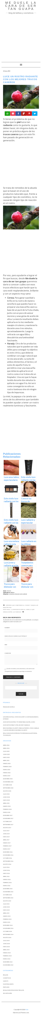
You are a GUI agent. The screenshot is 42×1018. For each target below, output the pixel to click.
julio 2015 (6, 904)
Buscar (21, 694)
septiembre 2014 (8, 934)
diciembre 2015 (7, 888)
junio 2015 (6, 907)
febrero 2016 (7, 882)
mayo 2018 (6, 800)
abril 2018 (6, 803)
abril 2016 (6, 876)
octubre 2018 (7, 785)
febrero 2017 (7, 846)
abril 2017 (6, 840)
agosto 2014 (7, 937)
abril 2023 (6, 760)
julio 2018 (6, 794)
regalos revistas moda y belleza (13, 990)
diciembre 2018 (7, 779)
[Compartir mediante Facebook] (18, 113)
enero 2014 (6, 959)
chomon (9, 590)
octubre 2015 (7, 894)
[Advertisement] (21, 37)
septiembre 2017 (8, 824)
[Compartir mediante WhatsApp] (7, 113)
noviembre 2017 (8, 818)
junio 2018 (6, 797)
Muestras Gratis (8, 984)
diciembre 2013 (7, 962)
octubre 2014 (7, 931)
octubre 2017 (7, 821)
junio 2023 (6, 754)
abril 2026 (6, 745)
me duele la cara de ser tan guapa (21, 5)
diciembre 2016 (7, 852)
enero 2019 (6, 775)
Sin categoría (7, 993)
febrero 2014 (7, 956)
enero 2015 (6, 922)
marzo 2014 (6, 952)
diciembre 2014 (7, 925)
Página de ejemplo (9, 707)
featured (17, 594)
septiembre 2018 (8, 788)
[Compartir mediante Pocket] (13, 113)
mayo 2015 (6, 910)
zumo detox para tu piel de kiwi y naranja (16, 725)
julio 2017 (6, 830)
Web (6, 644)
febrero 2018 (7, 809)
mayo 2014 (6, 946)
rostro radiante (23, 594)
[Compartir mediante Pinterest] (29, 113)
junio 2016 (6, 870)
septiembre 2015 (8, 898)
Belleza (12, 592)
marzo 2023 (6, 763)
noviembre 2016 (8, 855)
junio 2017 (6, 833)
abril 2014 (6, 949)
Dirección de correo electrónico (16, 636)
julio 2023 (6, 751)
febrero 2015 (7, 919)
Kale (26, 1009)
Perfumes (6, 987)
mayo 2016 (6, 873)
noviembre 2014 (8, 928)
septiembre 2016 (8, 861)
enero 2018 (6, 812)
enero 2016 (6, 885)
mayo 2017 (6, 836)
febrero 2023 (7, 766)
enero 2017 (6, 849)
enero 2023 (6, 769)
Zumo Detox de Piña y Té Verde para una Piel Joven (19, 722)
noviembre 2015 (8, 891)
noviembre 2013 (8, 965)
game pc (5, 981)
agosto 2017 (7, 827)
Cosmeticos (7, 978)
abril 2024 (6, 748)
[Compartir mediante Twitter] (34, 113)
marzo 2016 (6, 879)
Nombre (7, 627)
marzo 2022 (6, 772)
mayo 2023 (6, 757)
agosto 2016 (7, 864)
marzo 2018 (6, 806)
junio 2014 (6, 943)
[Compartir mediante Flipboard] (24, 113)
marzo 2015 (6, 916)
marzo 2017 (6, 843)
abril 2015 (6, 913)
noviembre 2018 (8, 782)
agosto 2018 (7, 791)
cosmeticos (11, 594)
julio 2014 (6, 940)
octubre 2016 (7, 858)
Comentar (8, 653)
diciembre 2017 (7, 815)
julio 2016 (6, 867)
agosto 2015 (7, 901)
